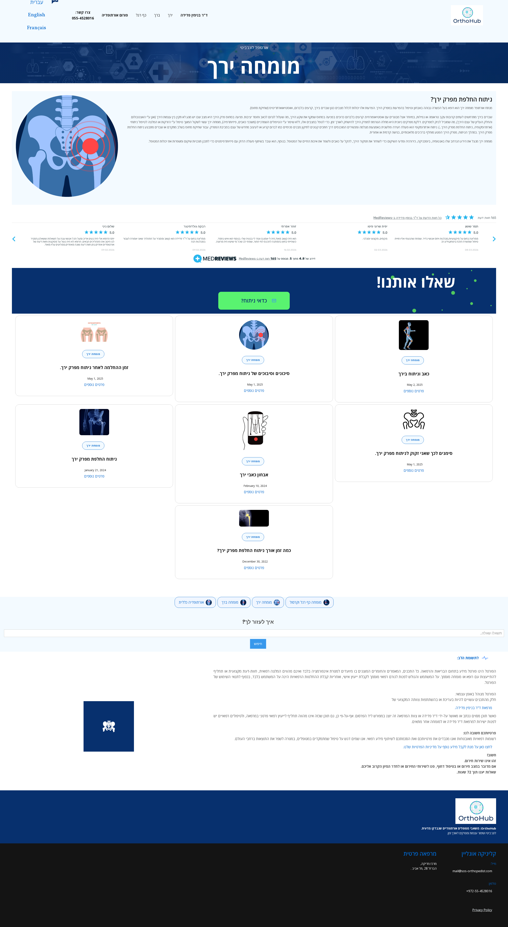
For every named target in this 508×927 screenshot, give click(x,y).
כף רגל (141, 15)
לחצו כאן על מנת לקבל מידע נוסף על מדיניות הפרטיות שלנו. (447, 746)
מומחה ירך (413, 360)
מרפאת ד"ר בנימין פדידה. (473, 707)
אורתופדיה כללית (191, 602)
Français (36, 27)
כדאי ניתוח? (254, 300)
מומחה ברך (230, 602)
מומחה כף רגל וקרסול (305, 602)
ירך (170, 15)
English (36, 15)
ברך (157, 15)
